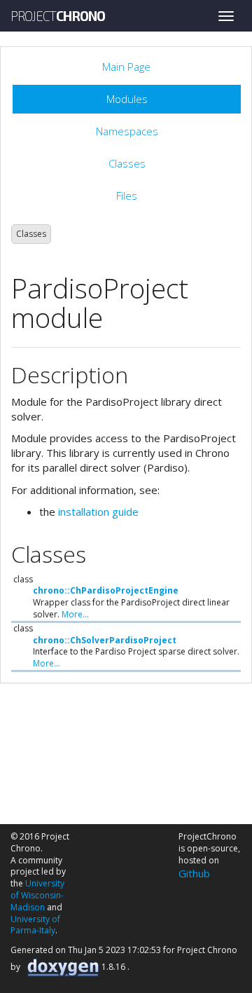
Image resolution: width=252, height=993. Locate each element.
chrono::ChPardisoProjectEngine (105, 590)
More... (75, 614)
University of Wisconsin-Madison (37, 895)
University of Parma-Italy (35, 925)
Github (194, 873)
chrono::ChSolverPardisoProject (104, 640)
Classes (31, 234)
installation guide (98, 512)
